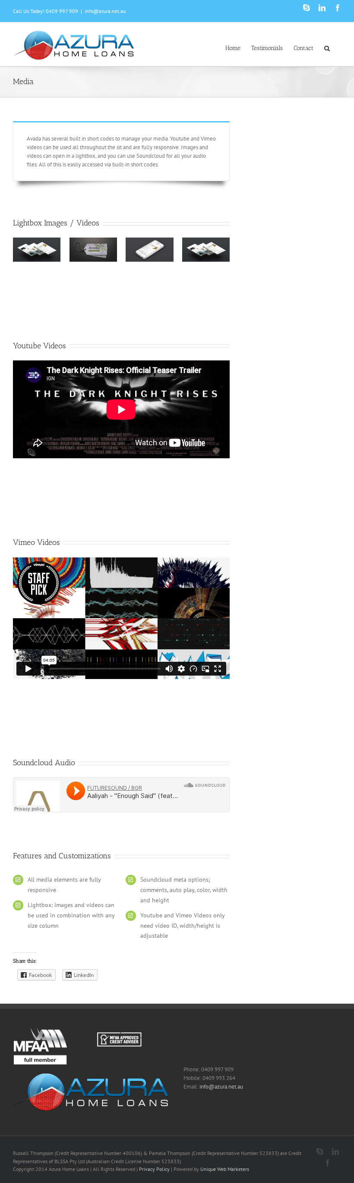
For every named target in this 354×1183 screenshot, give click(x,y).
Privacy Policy (154, 1169)
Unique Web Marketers (224, 1169)
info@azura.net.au (105, 11)
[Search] (327, 47)
